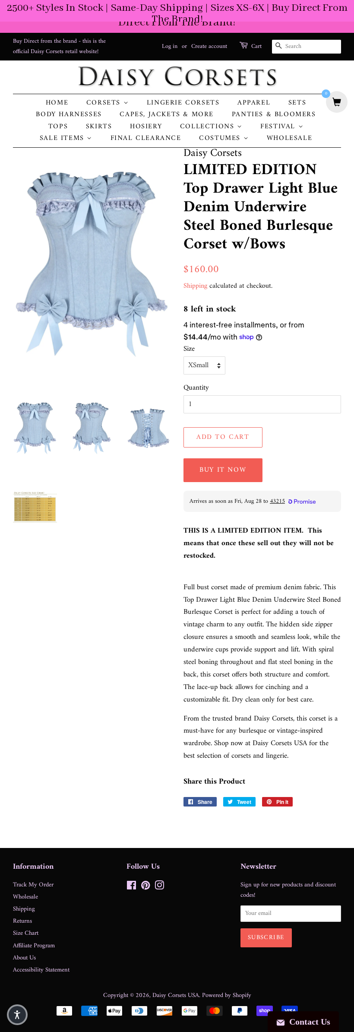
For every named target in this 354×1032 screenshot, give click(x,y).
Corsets (104, 103)
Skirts (99, 127)
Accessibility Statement (41, 970)
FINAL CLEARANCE (146, 138)
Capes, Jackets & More (167, 115)
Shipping (195, 286)
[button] (17, 1014)
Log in (169, 46)
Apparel (253, 103)
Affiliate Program (34, 945)
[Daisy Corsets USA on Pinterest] (145, 887)
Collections (208, 127)
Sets (297, 103)
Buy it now (222, 470)
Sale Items (63, 138)
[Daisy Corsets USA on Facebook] (131, 887)
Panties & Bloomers (274, 115)
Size (189, 349)
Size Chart (25, 933)
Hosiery (146, 127)
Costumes (221, 138)
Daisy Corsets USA (175, 995)
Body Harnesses (68, 115)
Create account (209, 46)
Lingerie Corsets (183, 103)
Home (57, 103)
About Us (24, 958)
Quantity (196, 388)
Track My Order (33, 885)
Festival (279, 127)
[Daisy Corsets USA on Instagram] (159, 887)
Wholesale (289, 138)
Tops (58, 127)
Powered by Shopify (226, 995)
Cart (256, 46)
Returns (22, 921)
